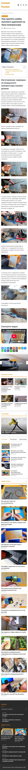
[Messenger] (25, 348)
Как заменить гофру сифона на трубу (13, 632)
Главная (4, 13)
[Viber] (8, 351)
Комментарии (23, 439)
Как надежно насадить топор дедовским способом (7, 405)
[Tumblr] (11, 348)
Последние (4, 439)
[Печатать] (17, 351)
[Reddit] (14, 348)
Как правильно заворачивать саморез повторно (14, 364)
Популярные (13, 439)
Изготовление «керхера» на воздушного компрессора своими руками (14, 71)
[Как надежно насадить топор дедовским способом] (7, 398)
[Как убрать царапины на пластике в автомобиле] (6, 466)
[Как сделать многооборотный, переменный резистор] (6, 473)
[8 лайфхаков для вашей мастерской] (21, 398)
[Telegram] (5, 351)
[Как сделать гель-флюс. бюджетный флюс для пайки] (6, 453)
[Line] (11, 351)
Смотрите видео (10, 74)
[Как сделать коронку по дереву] (21, 381)
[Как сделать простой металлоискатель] (6, 446)
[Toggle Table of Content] (23, 67)
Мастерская (10, 13)
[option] (14, 362)
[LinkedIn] (8, 348)
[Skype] (22, 348)
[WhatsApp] (2, 351)
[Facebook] (2, 348)
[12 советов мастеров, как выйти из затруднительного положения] (7, 381)
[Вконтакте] (17, 348)
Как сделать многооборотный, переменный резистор (17, 472)
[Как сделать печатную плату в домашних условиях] (6, 459)
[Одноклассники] (19, 348)
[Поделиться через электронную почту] (14, 351)
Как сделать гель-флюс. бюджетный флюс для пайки (19, 738)
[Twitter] (5, 348)
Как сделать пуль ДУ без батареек (12, 694)
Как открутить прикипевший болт (12, 674)
